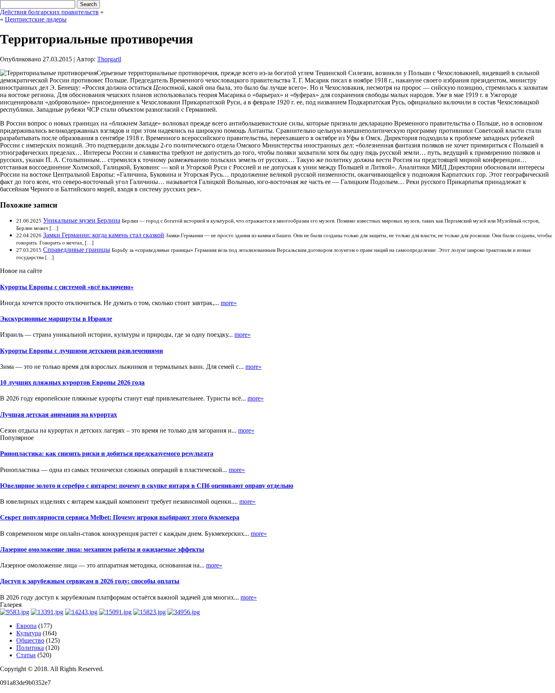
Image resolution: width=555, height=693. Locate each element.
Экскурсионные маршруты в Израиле (56, 318)
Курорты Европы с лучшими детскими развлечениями (81, 350)
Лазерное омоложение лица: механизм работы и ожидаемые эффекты (102, 549)
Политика (30, 647)
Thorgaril (109, 59)
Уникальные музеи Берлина (81, 220)
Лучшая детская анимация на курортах (58, 414)
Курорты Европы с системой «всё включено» (67, 287)
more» (229, 302)
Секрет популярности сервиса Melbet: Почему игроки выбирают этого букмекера (119, 517)
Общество (30, 640)
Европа (26, 625)
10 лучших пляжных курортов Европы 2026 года (72, 382)
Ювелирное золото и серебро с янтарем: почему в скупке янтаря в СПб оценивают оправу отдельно (146, 485)
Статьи (26, 655)
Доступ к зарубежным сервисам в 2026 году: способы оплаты (90, 581)
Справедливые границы (76, 249)
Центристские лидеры (36, 19)
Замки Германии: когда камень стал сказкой (103, 235)
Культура (28, 633)
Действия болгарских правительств (49, 12)
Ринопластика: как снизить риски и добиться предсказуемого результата (106, 453)
